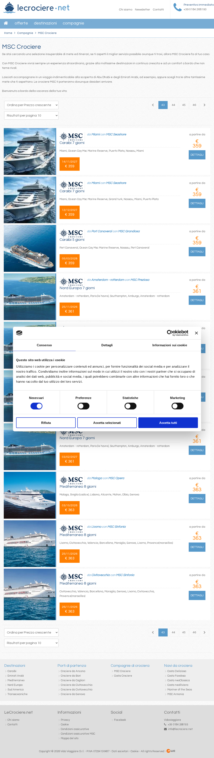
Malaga (96, 478)
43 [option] (163, 105)
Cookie (65, 724)
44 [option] (173, 105)
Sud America (16, 689)
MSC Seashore (116, 134)
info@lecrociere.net (180, 729)
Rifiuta (46, 423)
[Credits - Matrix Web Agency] (171, 751)
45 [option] (184, 105)
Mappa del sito (69, 738)
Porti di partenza (71, 666)
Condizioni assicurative (75, 729)
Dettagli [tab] (107, 345)
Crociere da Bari (71, 675)
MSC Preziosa (139, 279)
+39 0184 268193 (178, 724)
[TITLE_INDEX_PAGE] (36, 12)
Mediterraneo (16, 680)
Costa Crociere (123, 675)
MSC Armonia (175, 694)
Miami (95, 134)
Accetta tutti (168, 423)
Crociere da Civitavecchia (76, 685)
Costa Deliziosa (176, 671)
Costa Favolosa (176, 675)
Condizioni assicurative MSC (78, 733)
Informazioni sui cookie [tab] (169, 345)
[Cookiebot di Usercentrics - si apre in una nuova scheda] (170, 333)
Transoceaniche (18, 694)
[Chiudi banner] (196, 332)
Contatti (158, 9)
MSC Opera (116, 478)
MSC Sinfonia (116, 526)
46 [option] (194, 105)
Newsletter (142, 9)
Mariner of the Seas (179, 689)
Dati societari (120, 751)
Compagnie (73, 23)
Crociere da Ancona (73, 671)
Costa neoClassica (178, 680)
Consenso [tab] (44, 345)
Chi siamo (125, 9)
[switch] (83, 406)
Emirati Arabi (16, 675)
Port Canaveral (101, 231)
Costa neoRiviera (177, 685)
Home (8, 33)
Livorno (96, 526)
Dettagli (197, 154)
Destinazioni (45, 23)
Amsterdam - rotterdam (107, 279)
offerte (21, 23)
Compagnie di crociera (130, 666)
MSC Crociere (122, 671)
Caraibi (12, 671)
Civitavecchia (100, 575)
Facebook (120, 719)
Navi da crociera (178, 666)
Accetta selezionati (107, 423)
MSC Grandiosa (129, 231)
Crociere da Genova (73, 694)
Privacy (65, 719)
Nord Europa (15, 685)
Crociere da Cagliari (73, 680)
